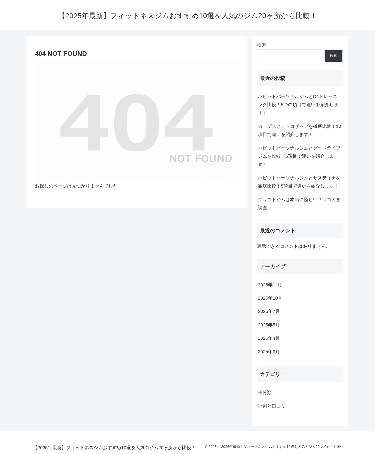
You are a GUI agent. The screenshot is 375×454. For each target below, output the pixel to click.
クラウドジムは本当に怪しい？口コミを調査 (299, 203)
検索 (261, 45)
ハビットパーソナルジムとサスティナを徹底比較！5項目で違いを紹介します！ (299, 182)
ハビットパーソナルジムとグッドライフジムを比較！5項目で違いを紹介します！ (299, 156)
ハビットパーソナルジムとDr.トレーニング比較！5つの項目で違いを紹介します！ (298, 105)
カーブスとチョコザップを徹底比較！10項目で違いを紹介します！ (299, 130)
